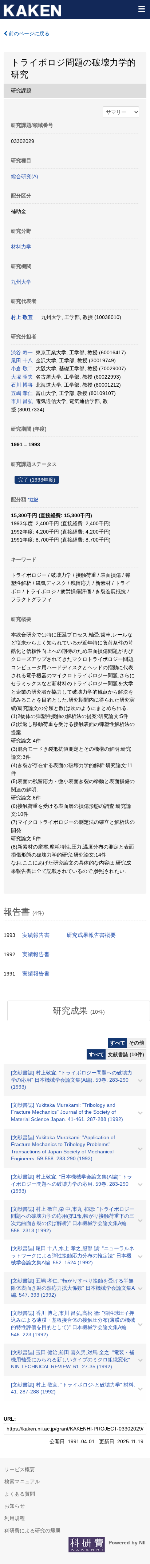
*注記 (33, 499)
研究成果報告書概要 (91, 935)
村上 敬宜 (22, 317)
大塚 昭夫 (22, 377)
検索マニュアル (22, 1481)
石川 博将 (22, 385)
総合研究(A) (24, 176)
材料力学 (21, 247)
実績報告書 (36, 935)
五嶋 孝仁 (22, 393)
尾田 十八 (22, 360)
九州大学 (21, 282)
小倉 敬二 (22, 368)
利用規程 (14, 1518)
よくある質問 (19, 1494)
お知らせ (14, 1506)
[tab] (78, 1011)
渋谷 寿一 (22, 352)
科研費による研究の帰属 (32, 1530)
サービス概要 (19, 1469)
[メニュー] (141, 9)
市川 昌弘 (22, 401)
